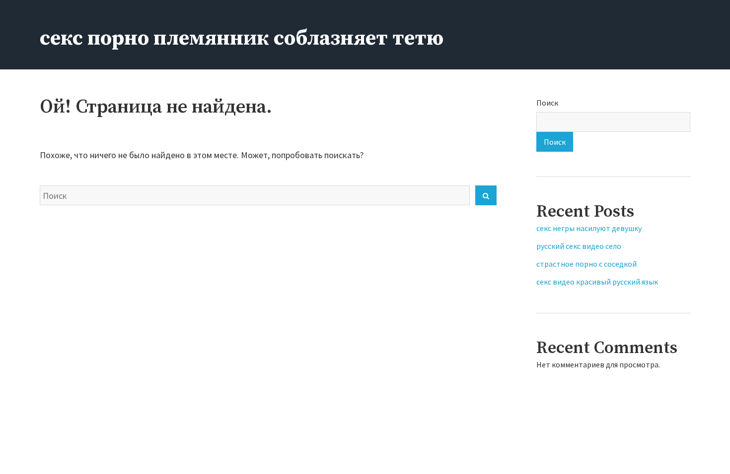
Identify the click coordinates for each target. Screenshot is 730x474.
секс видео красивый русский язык (597, 282)
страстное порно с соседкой (586, 264)
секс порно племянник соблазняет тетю (241, 38)
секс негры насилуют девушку (589, 228)
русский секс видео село (578, 246)
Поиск (547, 103)
